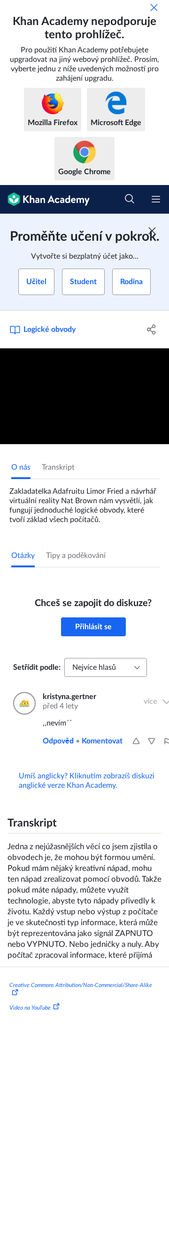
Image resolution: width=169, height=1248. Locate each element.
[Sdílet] (152, 329)
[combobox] (105, 667)
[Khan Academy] (45, 199)
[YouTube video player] (84, 396)
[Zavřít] (153, 7)
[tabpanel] (84, 501)
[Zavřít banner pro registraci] (152, 230)
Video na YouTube (30, 1008)
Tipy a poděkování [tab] (76, 555)
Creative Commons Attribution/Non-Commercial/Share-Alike (80, 985)
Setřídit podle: (37, 667)
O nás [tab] (21, 467)
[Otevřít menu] (155, 199)
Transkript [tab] (58, 467)
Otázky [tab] (23, 555)
